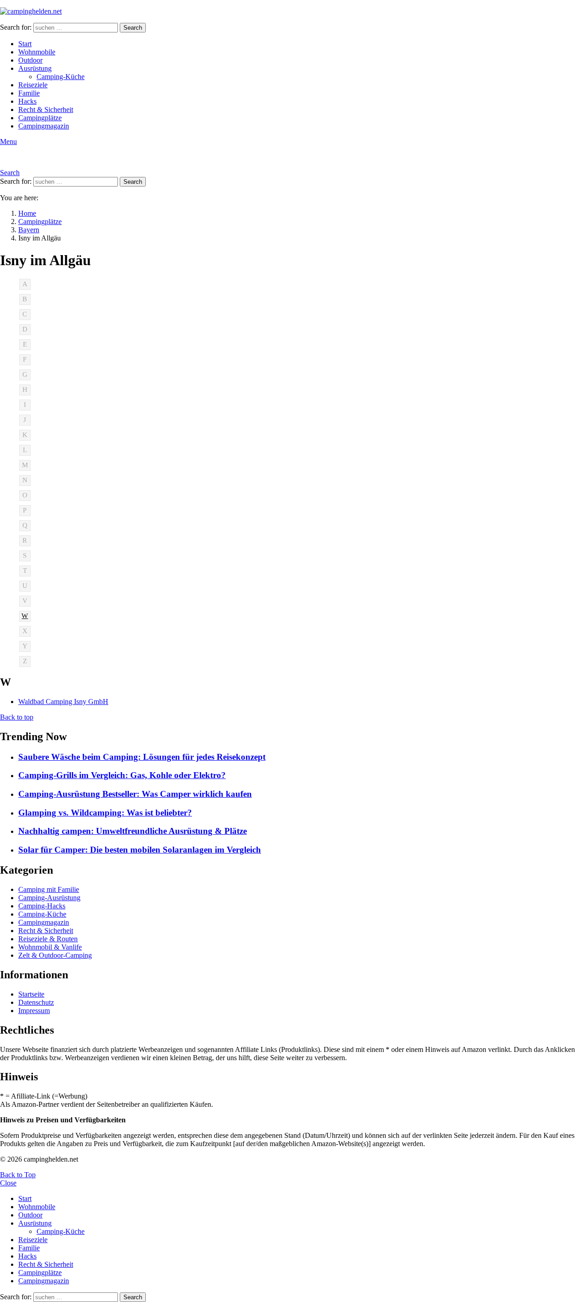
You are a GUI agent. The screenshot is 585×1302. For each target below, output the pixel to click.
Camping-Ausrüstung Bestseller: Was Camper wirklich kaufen (135, 794)
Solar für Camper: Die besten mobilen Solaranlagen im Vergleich (139, 849)
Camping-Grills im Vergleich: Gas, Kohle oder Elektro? (122, 775)
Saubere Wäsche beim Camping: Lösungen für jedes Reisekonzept (142, 757)
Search (132, 27)
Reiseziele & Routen (48, 939)
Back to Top (18, 1175)
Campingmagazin (43, 126)
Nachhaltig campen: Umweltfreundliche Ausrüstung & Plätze (132, 831)
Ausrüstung (35, 68)
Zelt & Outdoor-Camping (55, 955)
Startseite (31, 994)
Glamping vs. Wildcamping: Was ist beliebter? (105, 812)
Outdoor (30, 60)
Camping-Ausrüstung (49, 898)
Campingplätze (40, 118)
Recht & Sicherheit (45, 109)
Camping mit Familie (48, 889)
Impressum (34, 1010)
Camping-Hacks (41, 906)
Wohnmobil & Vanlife (50, 947)
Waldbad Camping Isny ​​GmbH (63, 701)
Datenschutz (36, 1002)
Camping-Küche (61, 76)
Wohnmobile (36, 52)
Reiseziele (33, 85)
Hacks (27, 101)
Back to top (16, 717)
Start (25, 44)
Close (8, 1183)
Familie (29, 93)
